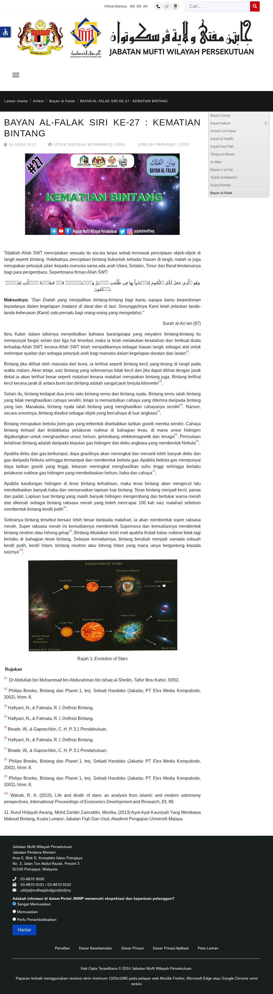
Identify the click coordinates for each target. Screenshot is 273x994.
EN (139, 6)
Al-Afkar (216, 162)
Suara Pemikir (220, 185)
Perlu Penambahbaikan (36, 919)
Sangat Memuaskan (33, 904)
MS (132, 6)
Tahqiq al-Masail (222, 154)
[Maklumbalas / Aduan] (167, 6)
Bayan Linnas (220, 115)
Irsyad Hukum (220, 123)
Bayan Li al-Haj (221, 170)
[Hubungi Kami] (158, 6)
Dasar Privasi (132, 948)
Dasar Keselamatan (95, 948)
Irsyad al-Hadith (221, 139)
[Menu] (16, 75)
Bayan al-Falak (221, 193)
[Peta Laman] (175, 6)
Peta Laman (208, 948)
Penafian (62, 948)
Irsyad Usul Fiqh (222, 146)
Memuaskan (27, 912)
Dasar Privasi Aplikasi (171, 948)
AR (145, 6)
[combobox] (217, 6)
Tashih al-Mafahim (223, 177)
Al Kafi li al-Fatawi (223, 131)
